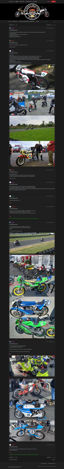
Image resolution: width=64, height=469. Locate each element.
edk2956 (12, 196)
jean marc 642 (13, 206)
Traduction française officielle (12, 467)
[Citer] (54, 28)
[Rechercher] (53, 21)
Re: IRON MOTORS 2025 (13, 30)
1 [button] (53, 457)
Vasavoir (12, 40)
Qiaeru (19, 467)
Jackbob (12, 50)
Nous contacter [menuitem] (44, 463)
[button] (52, 25)
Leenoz (21, 466)
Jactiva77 (13, 27)
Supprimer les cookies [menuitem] (52, 463)
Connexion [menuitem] (49, 1)
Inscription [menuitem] (53, 1)
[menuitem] (11, 1)
